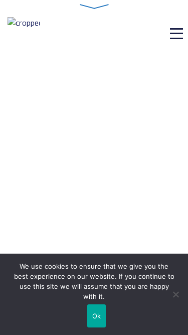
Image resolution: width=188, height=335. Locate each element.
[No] (175, 294)
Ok (96, 316)
